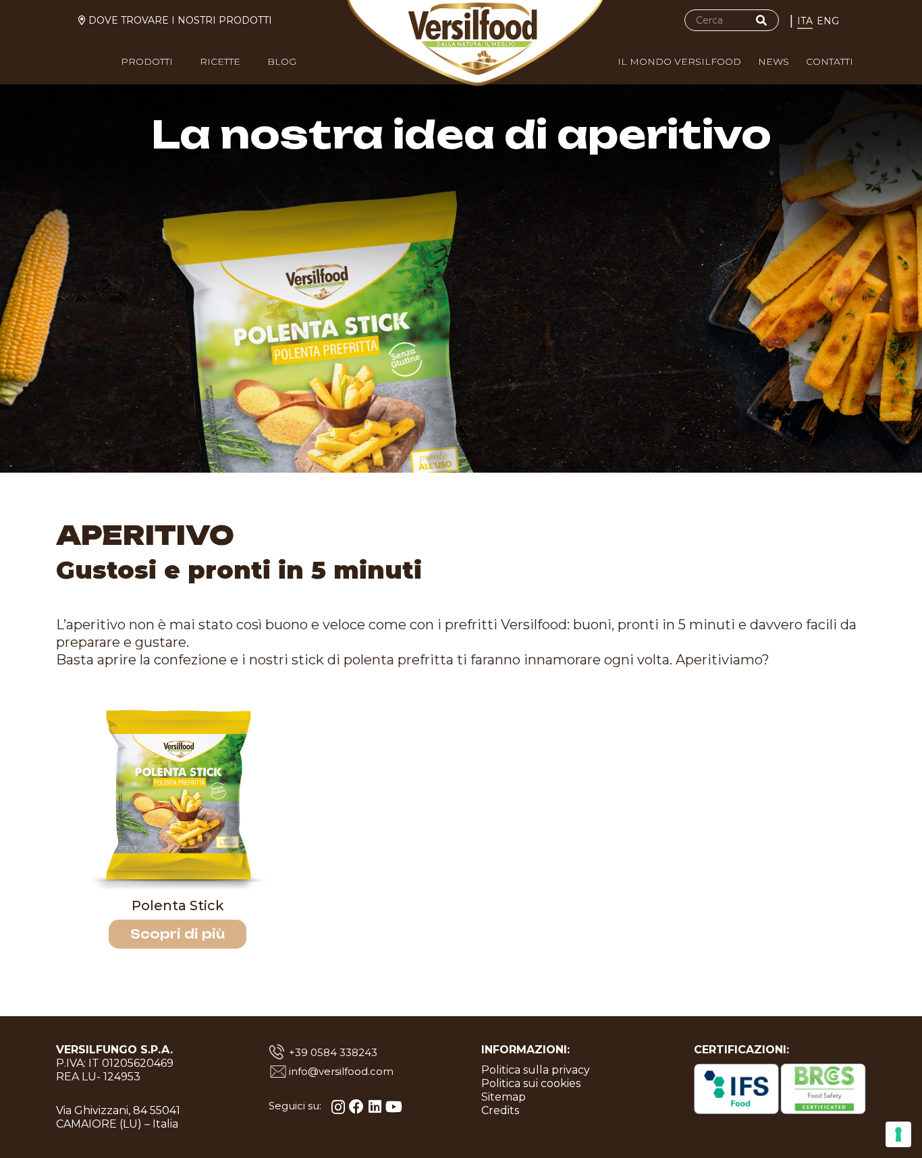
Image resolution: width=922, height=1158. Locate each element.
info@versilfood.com (341, 1071)
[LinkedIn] (375, 1106)
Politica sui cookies (530, 1083)
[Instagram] (338, 1107)
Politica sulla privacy (535, 1069)
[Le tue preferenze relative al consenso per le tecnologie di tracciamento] (898, 1134)
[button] (181, 64)
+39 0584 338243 (333, 1052)
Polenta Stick (178, 905)
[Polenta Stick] (177, 796)
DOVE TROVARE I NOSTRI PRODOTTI (180, 20)
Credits (500, 1110)
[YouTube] (393, 1106)
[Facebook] (356, 1106)
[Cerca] (761, 20)
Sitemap (503, 1096)
